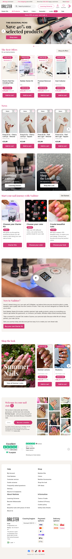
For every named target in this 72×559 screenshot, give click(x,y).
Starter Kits (5, 11)
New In (26, 11)
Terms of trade (43, 498)
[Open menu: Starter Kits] (10, 11)
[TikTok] (36, 551)
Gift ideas (41, 485)
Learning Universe (46, 6)
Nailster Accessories (44, 479)
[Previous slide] (3, 31)
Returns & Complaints (14, 491)
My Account (11, 473)
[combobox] (25, 6)
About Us (10, 511)
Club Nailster (11, 476)
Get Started (65, 196)
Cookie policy (42, 504)
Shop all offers (63, 51)
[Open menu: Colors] (37, 11)
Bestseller (42, 11)
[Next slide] (68, 31)
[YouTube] (43, 551)
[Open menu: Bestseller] (47, 11)
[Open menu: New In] (30, 11)
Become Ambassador (14, 501)
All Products (16, 11)
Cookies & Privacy (44, 501)
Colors (34, 11)
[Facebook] (28, 551)
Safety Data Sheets (44, 507)
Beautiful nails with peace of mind (18, 507)
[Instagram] (32, 551)
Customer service (13, 479)
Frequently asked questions (16, 485)
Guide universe (12, 482)
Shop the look (42, 482)
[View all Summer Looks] (18, 365)
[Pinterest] (39, 551)
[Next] (68, 77)
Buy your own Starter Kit (14, 326)
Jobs (8, 504)
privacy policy (17, 430)
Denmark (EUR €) (29, 523)
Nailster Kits (42, 473)
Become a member (23, 422)
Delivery (9, 488)
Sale (62, 11)
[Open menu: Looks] (59, 11)
